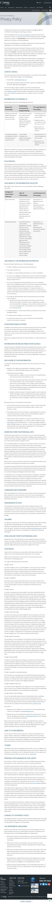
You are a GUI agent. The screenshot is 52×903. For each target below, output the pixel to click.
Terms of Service (36, 10)
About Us (2, 881)
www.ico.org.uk (12, 91)
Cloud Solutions (11, 7)
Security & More (39, 7)
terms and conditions (25, 35)
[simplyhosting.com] (7, 3)
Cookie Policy (33, 754)
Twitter (43, 884)
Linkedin (46, 884)
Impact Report (3, 892)
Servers (1, 7)
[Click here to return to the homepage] (3, 897)
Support (40, 2)
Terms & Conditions (11, 880)
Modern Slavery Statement (3, 890)
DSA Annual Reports (11, 893)
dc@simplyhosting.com (21, 80)
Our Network (3, 886)
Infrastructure (32, 7)
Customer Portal (47, 2)
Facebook (40, 884)
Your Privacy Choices (25, 885)
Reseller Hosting (19, 7)
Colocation (26, 7)
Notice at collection (26, 901)
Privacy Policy (45, 10)
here (15, 293)
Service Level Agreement (11, 883)
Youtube (49, 884)
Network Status (12, 885)
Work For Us (2, 884)
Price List (11, 887)
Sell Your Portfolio (4, 887)
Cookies (10, 889)
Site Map (11, 890)
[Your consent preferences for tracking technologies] (49, 900)
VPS (5, 7)
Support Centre (24, 882)
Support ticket (21, 881)
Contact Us (2, 882)
